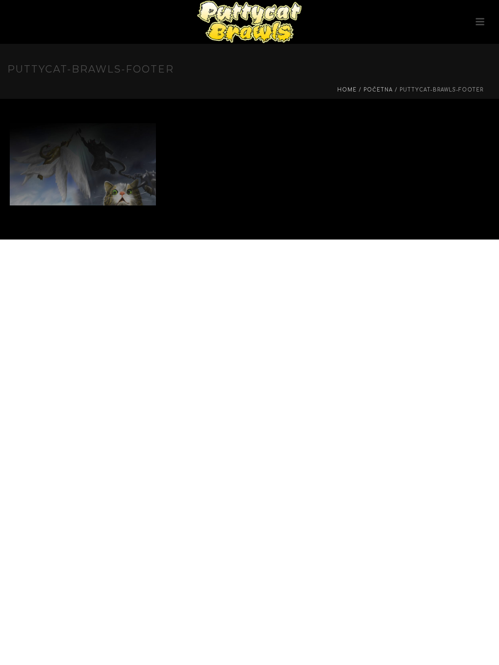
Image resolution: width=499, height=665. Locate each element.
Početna (378, 89)
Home (347, 89)
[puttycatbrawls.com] (249, 22)
